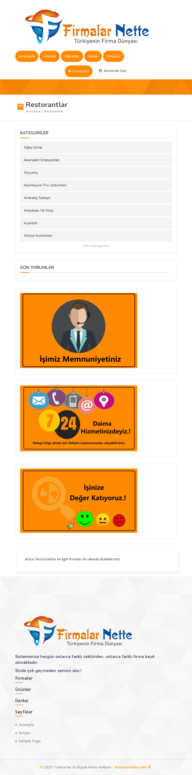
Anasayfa (26, 724)
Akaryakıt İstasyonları (41, 160)
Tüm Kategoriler (96, 246)
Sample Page (30, 741)
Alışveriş (31, 172)
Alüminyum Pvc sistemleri (45, 185)
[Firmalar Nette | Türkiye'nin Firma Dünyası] (82, 45)
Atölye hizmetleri (38, 235)
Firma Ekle (80, 71)
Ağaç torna (33, 147)
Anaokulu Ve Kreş (38, 210)
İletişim (25, 733)
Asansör (30, 223)
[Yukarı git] (181, 764)
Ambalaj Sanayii (37, 197)
